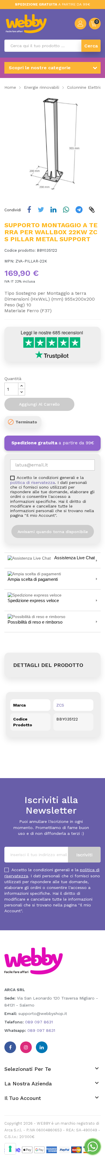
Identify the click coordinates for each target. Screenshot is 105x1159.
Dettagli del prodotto (48, 665)
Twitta (41, 209)
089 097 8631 (39, 1022)
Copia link (92, 209)
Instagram (26, 1047)
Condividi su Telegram (80, 209)
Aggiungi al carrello (39, 404)
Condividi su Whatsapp (66, 209)
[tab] (52, 560)
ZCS (60, 705)
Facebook (10, 1047)
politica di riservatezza (32, 482)
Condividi (29, 209)
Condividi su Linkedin (54, 209)
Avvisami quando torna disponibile (53, 531)
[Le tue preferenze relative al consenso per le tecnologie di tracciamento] (10, 1148)
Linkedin (42, 1047)
